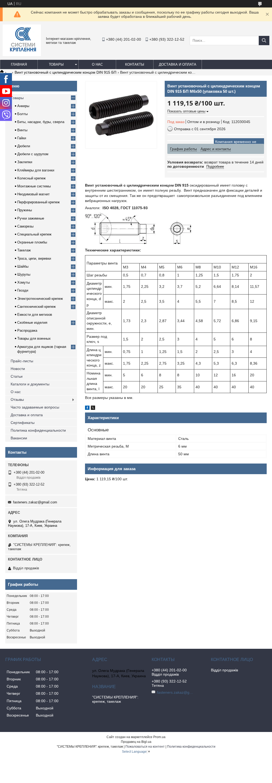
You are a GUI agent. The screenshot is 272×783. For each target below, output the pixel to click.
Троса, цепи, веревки (34, 258)
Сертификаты (23, 422)
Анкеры (23, 106)
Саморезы (25, 226)
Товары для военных (34, 338)
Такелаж (24, 250)
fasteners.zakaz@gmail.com (35, 502)
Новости (18, 369)
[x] (93, 408)
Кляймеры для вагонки (35, 170)
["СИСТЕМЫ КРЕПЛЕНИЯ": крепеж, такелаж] (22, 55)
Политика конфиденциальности (38, 430)
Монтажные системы (34, 186)
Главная (19, 64)
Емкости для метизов (34, 315)
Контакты (134, 64)
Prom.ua (159, 737)
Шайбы (22, 266)
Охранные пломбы (32, 242)
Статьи (17, 376)
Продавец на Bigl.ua (136, 742)
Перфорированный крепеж (38, 202)
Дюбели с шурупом (32, 154)
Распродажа (27, 330)
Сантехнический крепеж (36, 307)
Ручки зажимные (30, 218)
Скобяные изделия (32, 323)
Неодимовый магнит (33, 194)
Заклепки (24, 162)
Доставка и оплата (177, 64)
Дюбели (23, 146)
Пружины (24, 210)
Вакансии (19, 438)
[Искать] (264, 40)
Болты (22, 114)
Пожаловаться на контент (145, 746)
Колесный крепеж (31, 178)
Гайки (21, 138)
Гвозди (22, 290)
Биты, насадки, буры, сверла (40, 122)
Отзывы (17, 399)
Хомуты (23, 282)
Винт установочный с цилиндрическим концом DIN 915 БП (65, 72)
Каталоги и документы (30, 384)
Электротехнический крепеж (40, 299)
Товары (56, 64)
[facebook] (87, 408)
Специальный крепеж (34, 234)
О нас (97, 64)
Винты (22, 130)
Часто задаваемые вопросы (35, 407)
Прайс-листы (22, 361)
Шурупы (23, 274)
